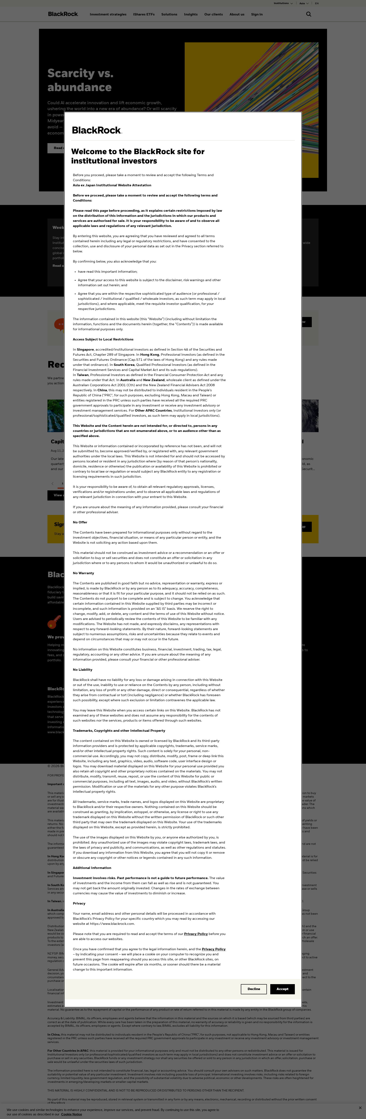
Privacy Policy (196, 934)
